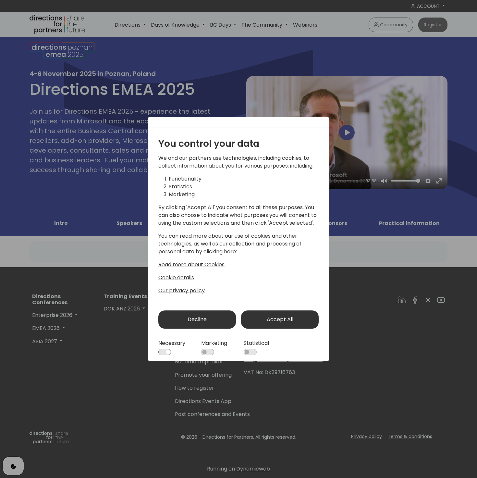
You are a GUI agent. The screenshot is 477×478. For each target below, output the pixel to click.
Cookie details (176, 277)
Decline (197, 319)
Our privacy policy (181, 290)
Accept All (280, 319)
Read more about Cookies (191, 264)
